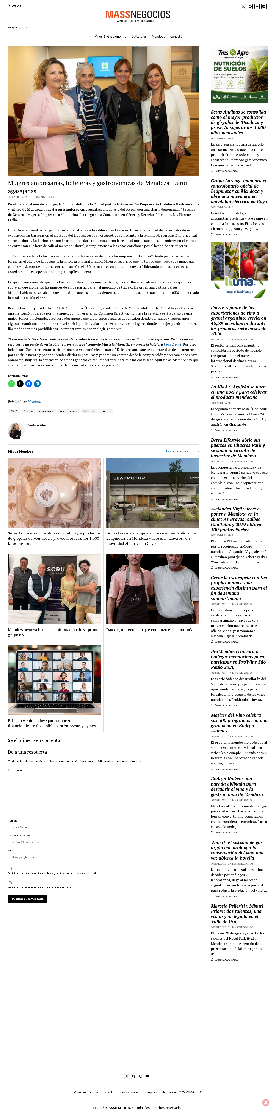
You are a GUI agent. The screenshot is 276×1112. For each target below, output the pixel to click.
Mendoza (158, 36)
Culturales (139, 36)
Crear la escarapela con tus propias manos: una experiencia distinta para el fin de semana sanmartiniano (239, 588)
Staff (109, 1092)
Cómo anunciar (129, 1092)
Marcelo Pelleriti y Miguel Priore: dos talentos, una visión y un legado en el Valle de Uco (237, 913)
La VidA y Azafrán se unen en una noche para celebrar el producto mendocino (239, 392)
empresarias (46, 410)
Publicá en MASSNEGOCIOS (183, 1092)
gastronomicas (68, 410)
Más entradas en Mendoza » (182, 451)
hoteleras (88, 410)
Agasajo (28, 410)
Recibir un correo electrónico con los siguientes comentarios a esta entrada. (53, 873)
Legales (151, 1092)
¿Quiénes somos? (86, 1092)
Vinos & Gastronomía (110, 36)
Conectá (176, 36)
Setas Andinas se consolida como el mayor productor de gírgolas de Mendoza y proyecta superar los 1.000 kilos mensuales (54, 538)
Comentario (15, 770)
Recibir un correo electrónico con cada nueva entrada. (40, 887)
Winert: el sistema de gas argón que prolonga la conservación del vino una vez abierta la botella (237, 850)
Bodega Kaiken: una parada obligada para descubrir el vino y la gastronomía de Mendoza (237, 786)
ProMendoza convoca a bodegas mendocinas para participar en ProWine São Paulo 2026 (238, 659)
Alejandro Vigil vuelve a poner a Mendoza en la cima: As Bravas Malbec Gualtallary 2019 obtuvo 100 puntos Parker (236, 519)
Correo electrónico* (19, 835)
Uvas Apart (172, 344)
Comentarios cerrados (226, 170)
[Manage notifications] (265, 1102)
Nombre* (13, 820)
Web (10, 850)
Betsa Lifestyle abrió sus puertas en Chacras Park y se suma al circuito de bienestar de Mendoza (238, 447)
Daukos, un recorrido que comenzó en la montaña (149, 629)
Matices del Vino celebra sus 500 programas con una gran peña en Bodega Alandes (239, 722)
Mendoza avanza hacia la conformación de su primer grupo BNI (54, 632)
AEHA (14, 410)
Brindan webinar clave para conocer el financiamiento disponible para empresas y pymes (52, 723)
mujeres (106, 410)
